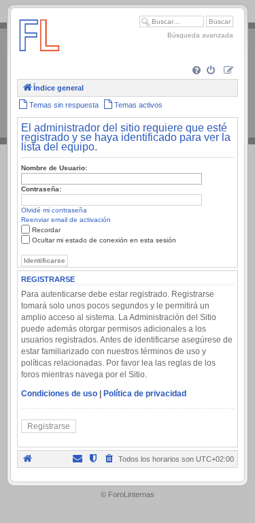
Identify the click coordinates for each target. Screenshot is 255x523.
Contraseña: (41, 189)
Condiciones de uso (59, 393)
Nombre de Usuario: (54, 168)
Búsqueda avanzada (200, 35)
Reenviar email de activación (66, 219)
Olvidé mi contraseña (54, 210)
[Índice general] (39, 57)
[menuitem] (197, 71)
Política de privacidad (144, 393)
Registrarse (48, 426)
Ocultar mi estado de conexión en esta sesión (104, 240)
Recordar (46, 230)
